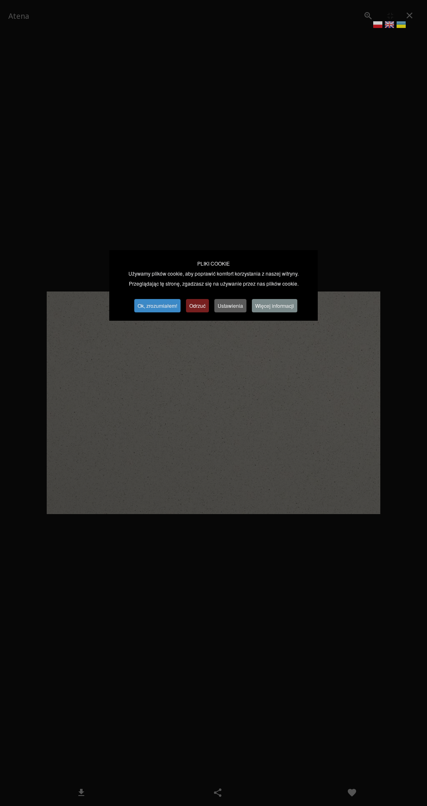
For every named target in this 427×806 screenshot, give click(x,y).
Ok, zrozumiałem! (157, 305)
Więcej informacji (274, 305)
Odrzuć (197, 305)
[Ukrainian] (401, 26)
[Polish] (378, 26)
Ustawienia (230, 305)
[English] (389, 26)
